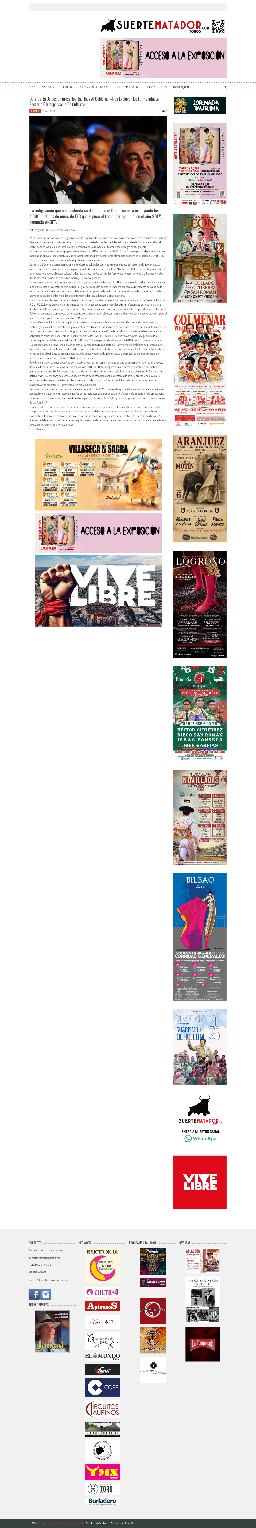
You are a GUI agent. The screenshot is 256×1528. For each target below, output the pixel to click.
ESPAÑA (35, 111)
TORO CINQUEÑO (181, 87)
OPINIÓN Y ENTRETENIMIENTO (94, 87)
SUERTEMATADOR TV (128, 87)
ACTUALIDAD (49, 87)
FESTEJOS (67, 87)
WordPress (104, 1523)
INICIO (32, 87)
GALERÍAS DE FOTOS (156, 87)
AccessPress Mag (126, 1523)
